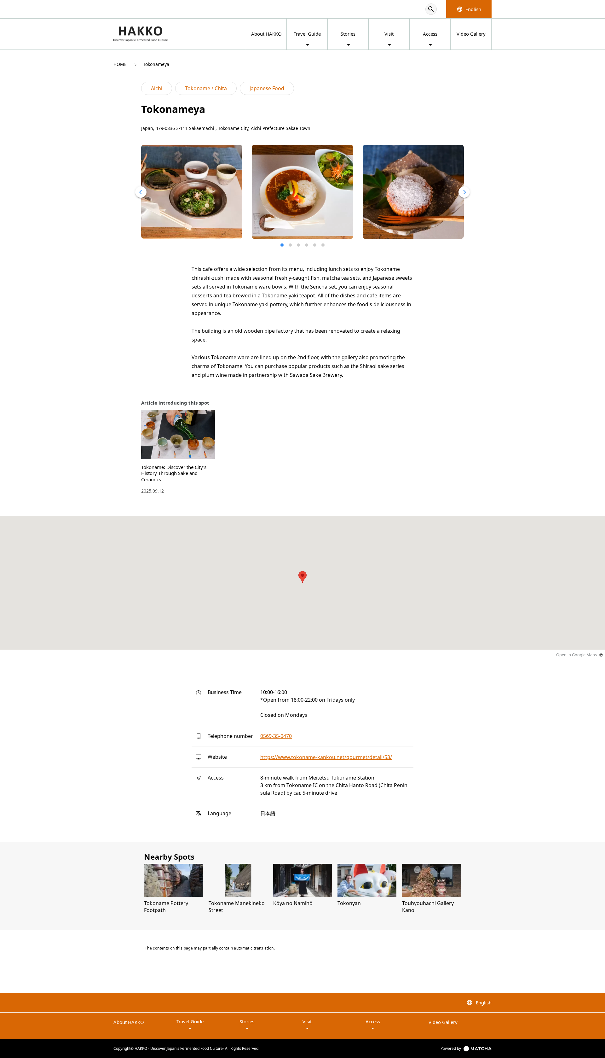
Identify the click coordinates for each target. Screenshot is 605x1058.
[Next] (464, 192)
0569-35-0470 (276, 736)
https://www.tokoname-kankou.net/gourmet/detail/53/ (326, 757)
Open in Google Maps (576, 655)
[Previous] (141, 192)
